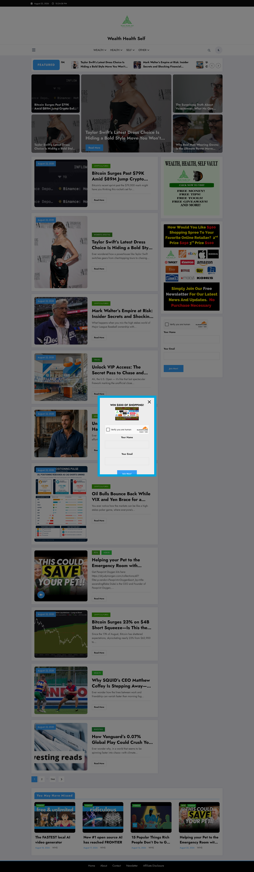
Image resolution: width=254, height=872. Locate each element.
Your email (127, 454)
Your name (127, 437)
